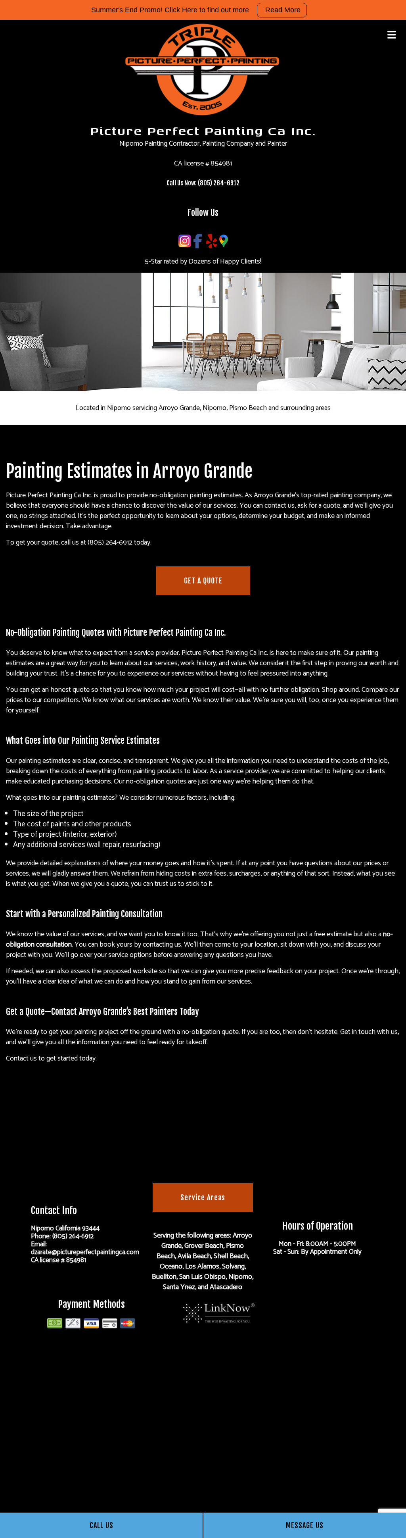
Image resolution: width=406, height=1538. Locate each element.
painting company (355, 495)
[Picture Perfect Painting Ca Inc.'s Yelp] (211, 241)
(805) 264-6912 (218, 183)
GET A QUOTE (203, 580)
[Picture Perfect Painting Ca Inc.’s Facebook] (197, 241)
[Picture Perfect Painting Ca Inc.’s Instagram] (184, 241)
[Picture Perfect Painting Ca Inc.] (203, 69)
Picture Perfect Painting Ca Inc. (203, 130)
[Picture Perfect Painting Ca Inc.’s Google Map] (223, 241)
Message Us (305, 1525)
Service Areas (202, 1197)
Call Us (101, 1525)
